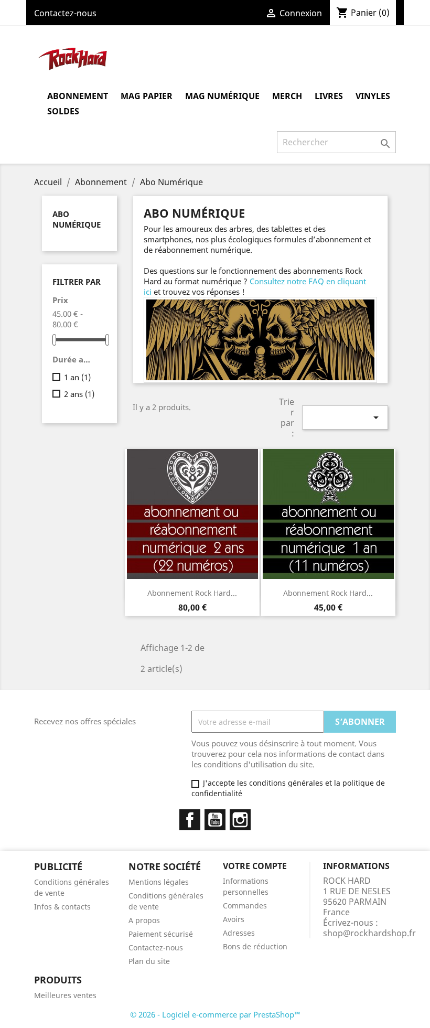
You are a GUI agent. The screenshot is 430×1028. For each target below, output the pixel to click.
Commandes (245, 906)
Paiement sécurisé (160, 934)
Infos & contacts (62, 907)
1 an (77, 377)
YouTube (215, 819)
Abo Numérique (76, 219)
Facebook (189, 819)
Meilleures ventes (65, 995)
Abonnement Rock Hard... (192, 593)
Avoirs (233, 919)
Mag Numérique (222, 96)
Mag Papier (147, 96)
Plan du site (149, 961)
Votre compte (255, 866)
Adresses (239, 933)
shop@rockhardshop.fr (369, 933)
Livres (329, 96)
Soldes (63, 111)
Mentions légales (158, 882)
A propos (144, 920)
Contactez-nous (65, 13)
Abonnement (77, 96)
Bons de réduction (255, 946)
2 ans (79, 394)
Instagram (240, 819)
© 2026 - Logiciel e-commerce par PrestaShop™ (215, 1014)
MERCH (287, 96)
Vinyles (373, 96)
